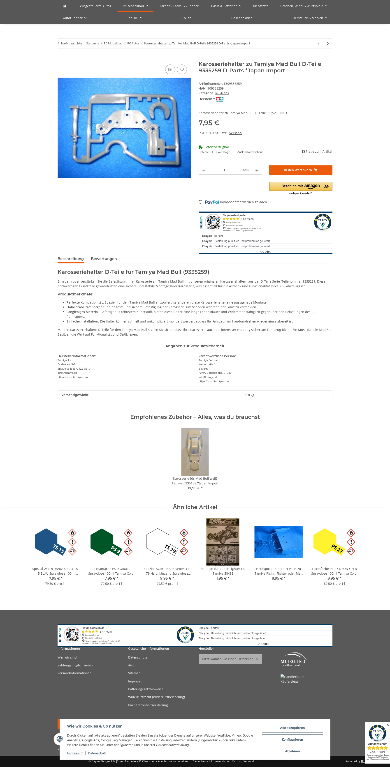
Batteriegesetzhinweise (145, 689)
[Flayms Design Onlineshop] (65, 6)
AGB (131, 665)
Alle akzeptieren (292, 728)
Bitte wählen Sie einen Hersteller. (228, 659)
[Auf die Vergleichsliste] (170, 69)
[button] (301, 189)
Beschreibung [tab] (71, 259)
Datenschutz (97, 753)
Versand (235, 133)
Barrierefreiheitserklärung (148, 705)
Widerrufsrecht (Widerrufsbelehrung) (156, 697)
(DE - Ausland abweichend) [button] (247, 152)
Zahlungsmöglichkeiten (75, 665)
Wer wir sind (67, 657)
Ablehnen (292, 751)
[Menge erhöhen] (257, 170)
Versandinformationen (75, 673)
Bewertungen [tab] (104, 259)
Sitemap (134, 673)
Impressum (75, 753)
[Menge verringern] (204, 170)
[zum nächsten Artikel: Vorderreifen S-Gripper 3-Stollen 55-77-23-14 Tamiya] (327, 43)
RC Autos (222, 93)
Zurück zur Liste (71, 43)
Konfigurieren (292, 739)
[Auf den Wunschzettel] (182, 69)
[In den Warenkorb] (61, 58)
